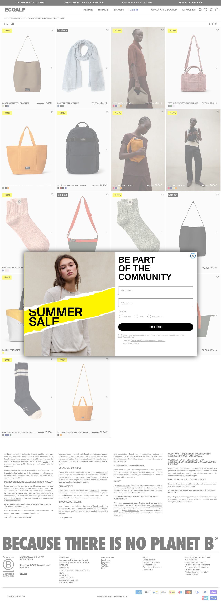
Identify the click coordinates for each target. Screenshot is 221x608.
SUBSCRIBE (156, 327)
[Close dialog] (192, 255)
